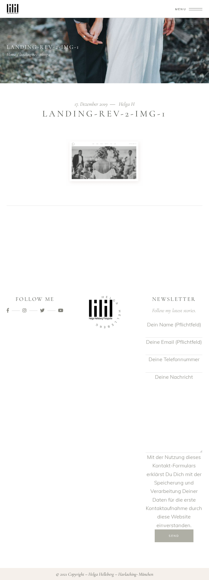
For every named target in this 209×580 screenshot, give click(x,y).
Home (11, 54)
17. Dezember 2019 (91, 104)
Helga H (127, 104)
